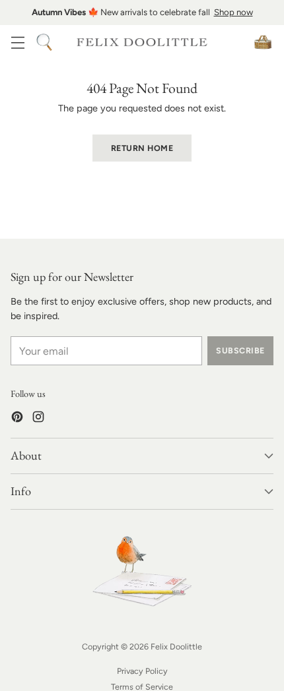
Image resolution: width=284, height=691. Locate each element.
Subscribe (240, 350)
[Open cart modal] (262, 41)
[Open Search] (43, 41)
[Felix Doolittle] (142, 42)
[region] (142, 12)
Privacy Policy (142, 671)
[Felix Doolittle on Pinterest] (17, 419)
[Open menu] (17, 41)
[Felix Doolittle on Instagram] (38, 419)
